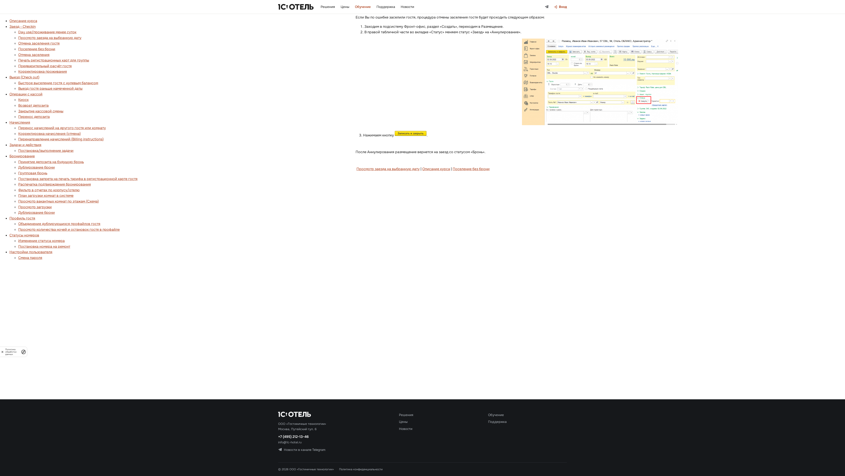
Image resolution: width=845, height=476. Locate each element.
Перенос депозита (34, 116)
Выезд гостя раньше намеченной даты (50, 88)
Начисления (19, 122)
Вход (563, 7)
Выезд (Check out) (24, 77)
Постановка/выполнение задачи (45, 150)
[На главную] (296, 7)
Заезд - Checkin (22, 26)
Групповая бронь (32, 173)
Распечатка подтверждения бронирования (54, 184)
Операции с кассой (25, 94)
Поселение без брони (36, 49)
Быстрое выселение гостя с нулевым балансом (58, 83)
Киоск (23, 99)
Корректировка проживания (42, 71)
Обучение (363, 7)
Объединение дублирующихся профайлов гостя (59, 223)
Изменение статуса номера (41, 240)
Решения (328, 7)
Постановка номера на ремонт (44, 246)
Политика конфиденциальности (361, 469)
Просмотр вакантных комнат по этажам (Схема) (58, 201)
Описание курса (23, 21)
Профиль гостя (22, 218)
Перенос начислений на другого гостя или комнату (62, 128)
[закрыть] (2, 351)
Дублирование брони (36, 167)
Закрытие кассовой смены (40, 111)
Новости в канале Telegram (304, 450)
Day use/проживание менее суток (47, 32)
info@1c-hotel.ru (290, 442)
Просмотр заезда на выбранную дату (49, 37)
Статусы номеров (24, 235)
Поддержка (386, 7)
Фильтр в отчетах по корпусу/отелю (49, 190)
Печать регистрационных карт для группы (53, 60)
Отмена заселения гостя (39, 43)
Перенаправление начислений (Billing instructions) (61, 139)
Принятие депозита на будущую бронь (51, 162)
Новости (407, 7)
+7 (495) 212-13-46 (293, 436)
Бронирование (22, 156)
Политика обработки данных (11, 351)
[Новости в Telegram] (547, 7)
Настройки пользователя (30, 252)
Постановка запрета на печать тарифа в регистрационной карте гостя (78, 179)
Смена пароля (30, 257)
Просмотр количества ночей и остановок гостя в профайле (69, 229)
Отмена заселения (34, 54)
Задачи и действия (25, 145)
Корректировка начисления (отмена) (49, 133)
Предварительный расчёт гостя (45, 66)
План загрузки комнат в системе (45, 195)
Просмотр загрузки (35, 207)
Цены (345, 7)
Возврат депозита (33, 105)
